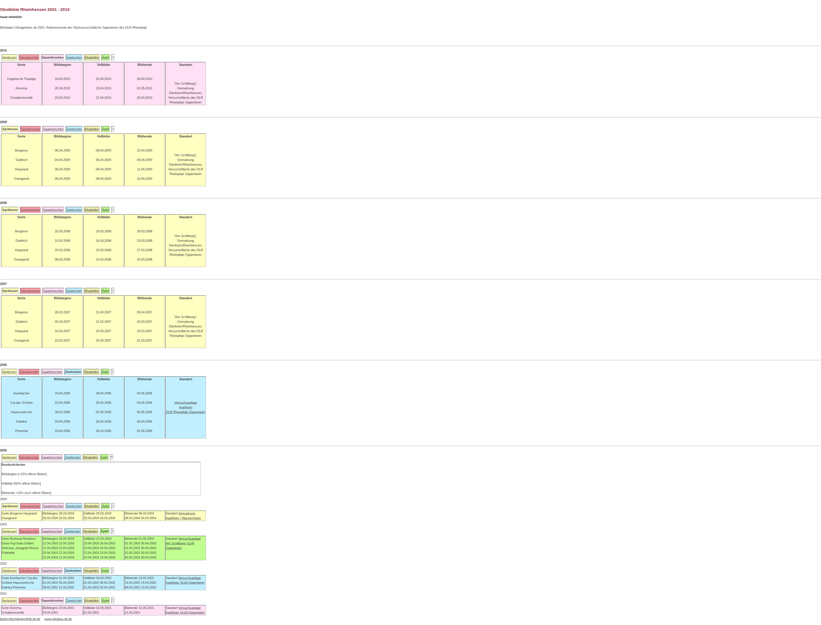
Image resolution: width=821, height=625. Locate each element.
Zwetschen (74, 57)
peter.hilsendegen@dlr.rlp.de (20, 619)
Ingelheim (173, 582)
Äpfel (105, 57)
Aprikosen (9, 57)
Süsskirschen (29, 57)
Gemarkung (186, 513)
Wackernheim (191, 518)
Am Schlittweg (176, 543)
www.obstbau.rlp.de (58, 619)
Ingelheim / (173, 518)
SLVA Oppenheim (192, 582)
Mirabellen (92, 57)
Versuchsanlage (189, 538)
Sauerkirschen (53, 129)
